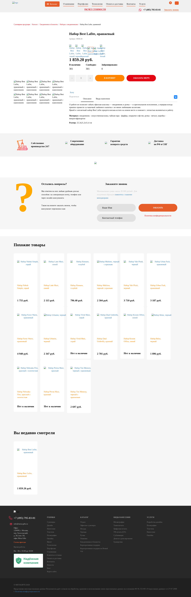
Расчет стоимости (95, 9)
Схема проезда (20, 542)
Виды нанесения (103, 99)
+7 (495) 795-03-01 (24, 518)
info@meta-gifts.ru (21, 524)
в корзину (109, 78)
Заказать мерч (141, 78)
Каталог (53, 4)
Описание (87, 99)
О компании (68, 4)
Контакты (131, 4)
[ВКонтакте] (175, 97)
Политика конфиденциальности (157, 216)
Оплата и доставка (114, 4)
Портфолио (83, 4)
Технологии (97, 4)
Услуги (142, 4)
